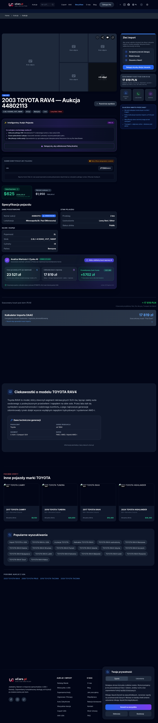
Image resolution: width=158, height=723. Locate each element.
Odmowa (116, 714)
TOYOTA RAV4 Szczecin (134, 548)
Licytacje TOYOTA (61, 542)
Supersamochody (64, 692)
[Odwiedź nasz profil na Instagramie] (124, 4)
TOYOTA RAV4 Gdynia (111, 548)
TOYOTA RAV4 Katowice (66, 554)
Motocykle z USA (63, 688)
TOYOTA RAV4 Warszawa (135, 542)
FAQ (89, 716)
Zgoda (116, 679)
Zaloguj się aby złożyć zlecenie (138, 67)
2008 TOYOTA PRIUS (30, 578)
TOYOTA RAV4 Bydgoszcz (19, 554)
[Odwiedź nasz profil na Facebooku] (128, 4)
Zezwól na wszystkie (128, 707)
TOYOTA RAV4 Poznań (65, 548)
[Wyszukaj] (52, 4)
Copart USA (61, 711)
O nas (89, 683)
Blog (89, 688)
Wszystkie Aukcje (64, 706)
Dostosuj (140, 714)
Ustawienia (140, 679)
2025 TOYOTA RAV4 (12, 578)
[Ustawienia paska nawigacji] (147, 5)
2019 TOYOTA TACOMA (49, 578)
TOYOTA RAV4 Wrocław (42, 548)
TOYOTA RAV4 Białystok (91, 554)
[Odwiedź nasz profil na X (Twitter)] (24, 699)
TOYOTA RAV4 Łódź (114, 554)
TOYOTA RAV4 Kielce (39, 560)
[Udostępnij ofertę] (103, 37)
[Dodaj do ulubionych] (97, 37)
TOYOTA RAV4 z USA (40, 542)
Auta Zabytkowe (63, 702)
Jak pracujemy (93, 692)
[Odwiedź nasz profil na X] (120, 4)
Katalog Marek (62, 683)
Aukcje (15, 15)
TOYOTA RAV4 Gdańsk (88, 548)
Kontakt (90, 706)
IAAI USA (60, 716)
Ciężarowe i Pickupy (65, 697)
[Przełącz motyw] (141, 4)
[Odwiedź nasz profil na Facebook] (11, 699)
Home (7, 15)
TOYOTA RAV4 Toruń (17, 560)
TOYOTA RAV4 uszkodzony (109, 542)
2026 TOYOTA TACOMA (70, 578)
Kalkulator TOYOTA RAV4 (83, 542)
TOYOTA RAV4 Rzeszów (136, 554)
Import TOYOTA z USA (18, 542)
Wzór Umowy (92, 711)
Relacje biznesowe (94, 702)
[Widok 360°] (113, 37)
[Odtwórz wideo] (108, 37)
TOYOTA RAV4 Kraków (18, 548)
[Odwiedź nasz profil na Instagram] (17, 699)
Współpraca (92, 697)
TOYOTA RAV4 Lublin (43, 554)
